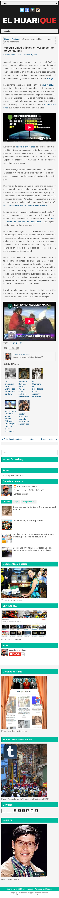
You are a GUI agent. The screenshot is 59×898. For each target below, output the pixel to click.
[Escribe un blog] (12, 348)
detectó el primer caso (25, 147)
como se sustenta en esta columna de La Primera (25, 205)
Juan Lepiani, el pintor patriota (28, 521)
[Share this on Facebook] (11, 343)
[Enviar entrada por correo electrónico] (5, 348)
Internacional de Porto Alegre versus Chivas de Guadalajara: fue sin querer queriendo (10, 421)
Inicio (32, 439)
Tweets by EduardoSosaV (12, 475)
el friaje (50, 78)
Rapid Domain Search (41, 895)
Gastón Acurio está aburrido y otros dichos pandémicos (24, 419)
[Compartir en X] (15, 348)
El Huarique (28, 889)
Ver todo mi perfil (21, 494)
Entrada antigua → (49, 439)
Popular (7, 502)
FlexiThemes (22, 892)
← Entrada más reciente (12, 439)
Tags (16, 502)
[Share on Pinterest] (20, 343)
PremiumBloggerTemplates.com (21, 895)
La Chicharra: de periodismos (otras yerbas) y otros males (37, 389)
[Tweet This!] (13, 343)
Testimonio (16, 39)
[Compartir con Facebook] (17, 348)
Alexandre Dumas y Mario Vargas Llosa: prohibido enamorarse (24, 389)
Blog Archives (28, 502)
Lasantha (44, 892)
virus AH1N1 (47, 85)
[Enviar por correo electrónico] (10, 348)
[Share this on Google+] (17, 343)
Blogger (48, 889)
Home (6, 39)
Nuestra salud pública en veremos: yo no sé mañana (28, 49)
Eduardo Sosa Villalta (27, 486)
